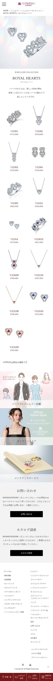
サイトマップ (35, 642)
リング (33, 602)
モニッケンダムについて (39, 618)
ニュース (33, 630)
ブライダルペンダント (12, 592)
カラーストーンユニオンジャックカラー (40, 597)
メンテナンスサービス (12, 600)
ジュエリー (34, 571)
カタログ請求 (26, 553)
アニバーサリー (36, 579)
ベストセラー (9, 596)
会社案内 (33, 638)
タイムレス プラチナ (38, 584)
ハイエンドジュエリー (39, 588)
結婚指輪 (7, 579)
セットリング (9, 584)
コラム (32, 634)
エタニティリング (10, 588)
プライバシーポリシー (39, 657)
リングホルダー (10, 608)
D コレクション (36, 592)
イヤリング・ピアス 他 (39, 610)
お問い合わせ (26, 514)
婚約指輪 (7, 575)
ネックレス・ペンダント (40, 606)
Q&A (32, 622)
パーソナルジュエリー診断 (14, 612)
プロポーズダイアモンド (13, 604)
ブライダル (7, 571)
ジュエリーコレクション (40, 575)
